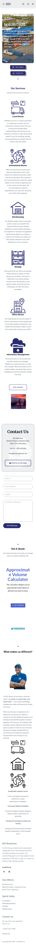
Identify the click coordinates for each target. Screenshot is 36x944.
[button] (4, 407)
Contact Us (6, 934)
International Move (8, 903)
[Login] (28, 4)
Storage (5, 906)
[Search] (23, 4)
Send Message (12, 525)
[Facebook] (4, 872)
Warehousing (7, 909)
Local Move (6, 901)
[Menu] (33, 4)
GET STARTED (19, 605)
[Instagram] (9, 872)
